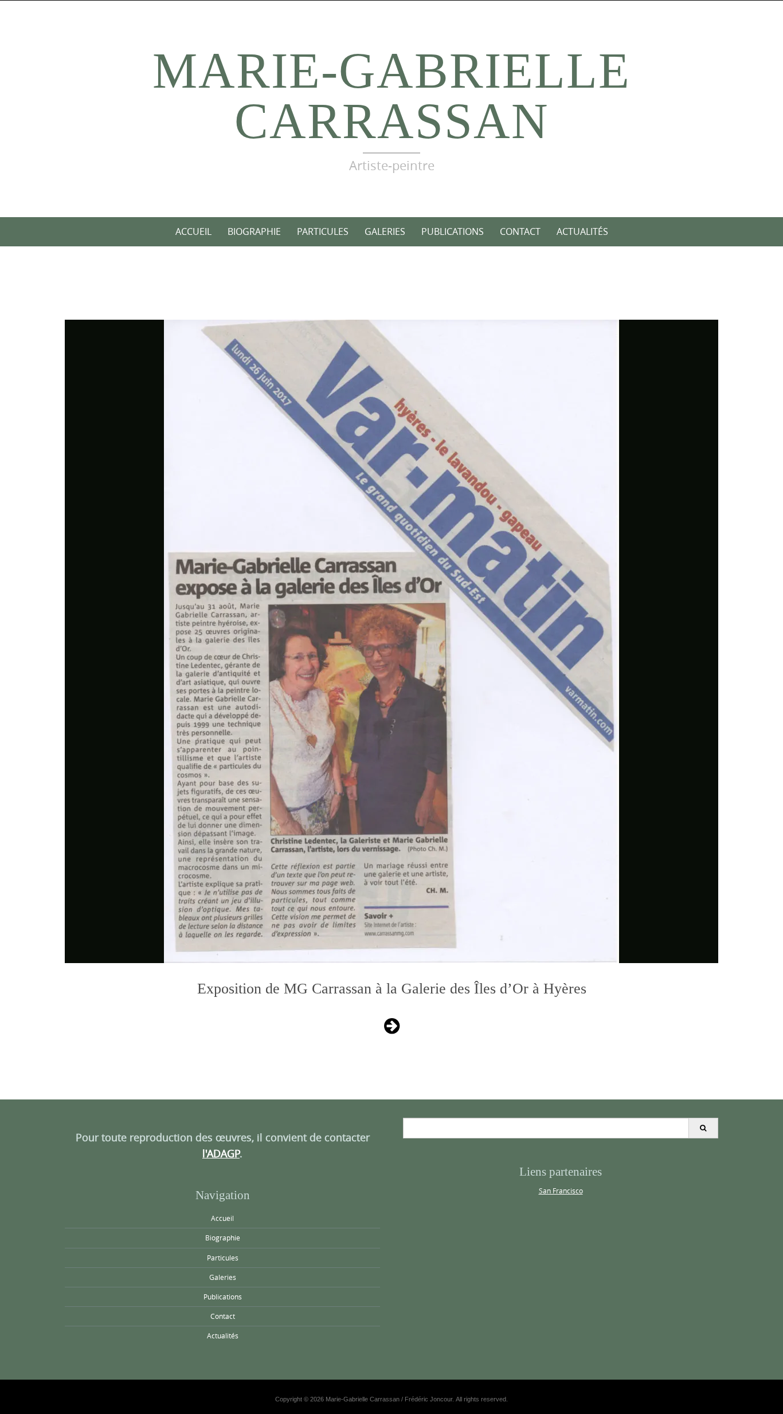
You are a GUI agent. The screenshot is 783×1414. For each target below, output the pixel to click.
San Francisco (561, 1190)
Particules (323, 231)
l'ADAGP (221, 1153)
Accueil (193, 231)
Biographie (254, 231)
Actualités (582, 231)
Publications (452, 231)
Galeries (385, 231)
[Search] (703, 1128)
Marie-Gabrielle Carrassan (391, 96)
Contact (520, 231)
